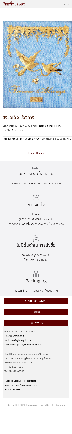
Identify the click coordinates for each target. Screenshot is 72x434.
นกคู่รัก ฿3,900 (32, 138)
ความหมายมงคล (12, 389)
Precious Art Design (12, 138)
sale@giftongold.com (50, 125)
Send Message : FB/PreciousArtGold (22, 344)
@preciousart (18, 130)
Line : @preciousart (14, 335)
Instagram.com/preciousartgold (20, 384)
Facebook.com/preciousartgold (20, 380)
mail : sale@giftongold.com (18, 340)
